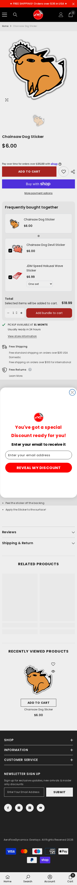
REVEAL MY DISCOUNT (38, 467)
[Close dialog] (72, 392)
